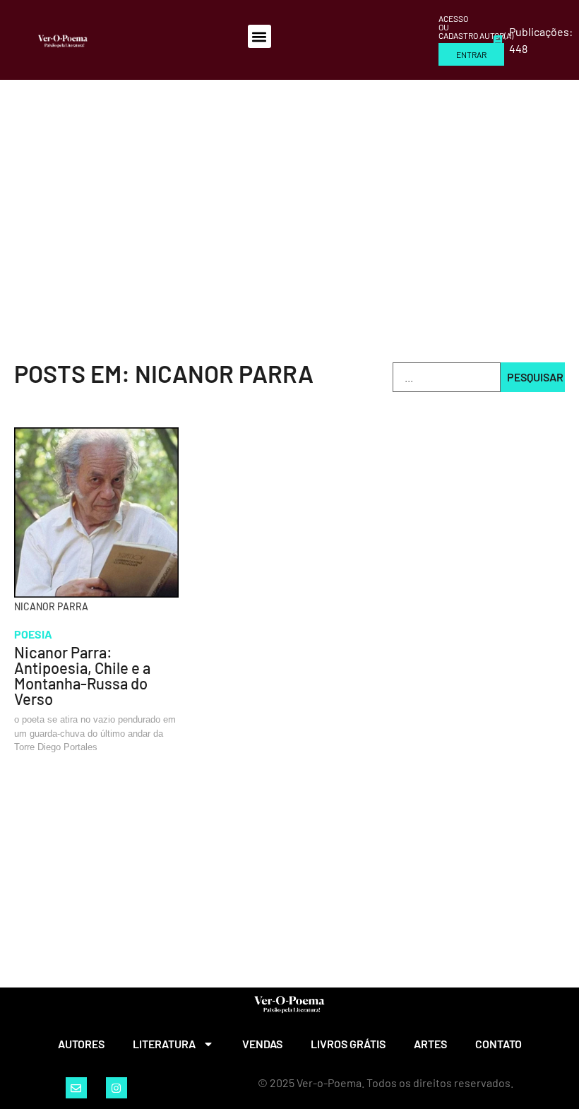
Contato (498, 1043)
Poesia (33, 634)
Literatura (164, 1043)
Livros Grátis (348, 1043)
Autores (81, 1043)
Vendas (262, 1043)
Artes (430, 1043)
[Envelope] (76, 1087)
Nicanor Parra (51, 606)
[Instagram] (116, 1087)
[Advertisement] (289, 186)
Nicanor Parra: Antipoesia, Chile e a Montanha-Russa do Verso (82, 675)
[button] (259, 36)
